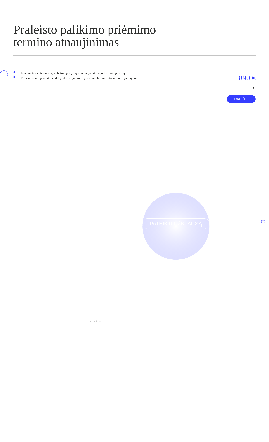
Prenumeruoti (167, 321)
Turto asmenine (218, 373)
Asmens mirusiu (29, 383)
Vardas (145, 134)
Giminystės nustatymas (31, 388)
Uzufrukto (148, 358)
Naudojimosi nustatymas (213, 383)
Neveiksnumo (88, 363)
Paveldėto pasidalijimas (29, 378)
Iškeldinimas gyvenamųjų (94, 358)
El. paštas (146, 156)
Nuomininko (149, 368)
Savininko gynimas (99, 347)
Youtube (244, 423)
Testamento (27, 398)
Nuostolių (146, 353)
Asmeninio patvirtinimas (33, 403)
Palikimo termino (36, 353)
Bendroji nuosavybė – (216, 388)
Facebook (225, 423)
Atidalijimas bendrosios (216, 378)
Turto (33, 347)
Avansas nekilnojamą (151, 363)
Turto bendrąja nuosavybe (221, 358)
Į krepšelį (241, 99)
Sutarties (157, 347)
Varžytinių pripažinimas (98, 353)
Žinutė (145, 177)
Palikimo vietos (35, 393)
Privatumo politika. (24, 422)
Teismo (83, 368)
